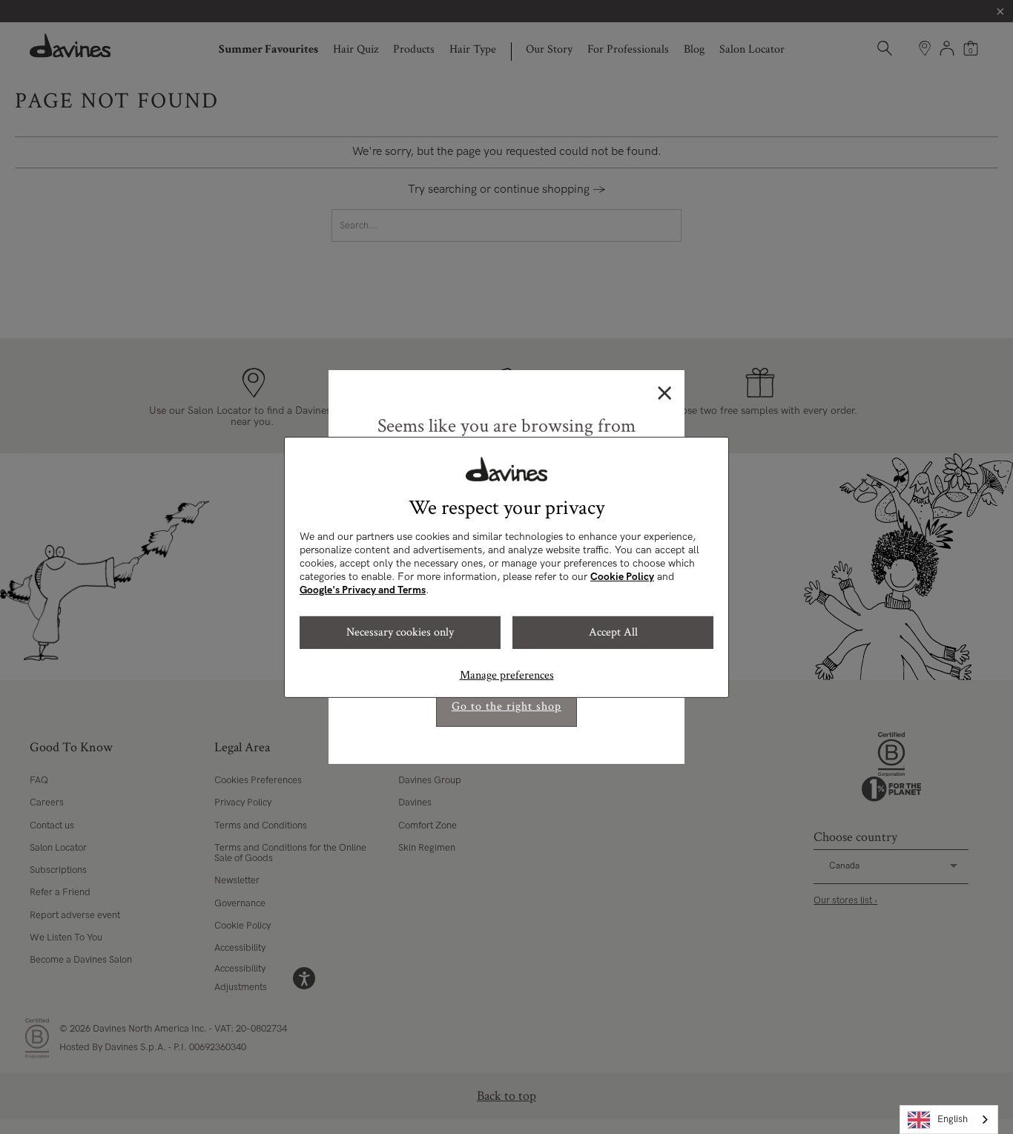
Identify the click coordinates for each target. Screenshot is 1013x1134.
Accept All (613, 632)
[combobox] (949, 1119)
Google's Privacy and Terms (363, 590)
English (952, 1119)
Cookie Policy (622, 576)
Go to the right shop (506, 706)
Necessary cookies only (400, 632)
